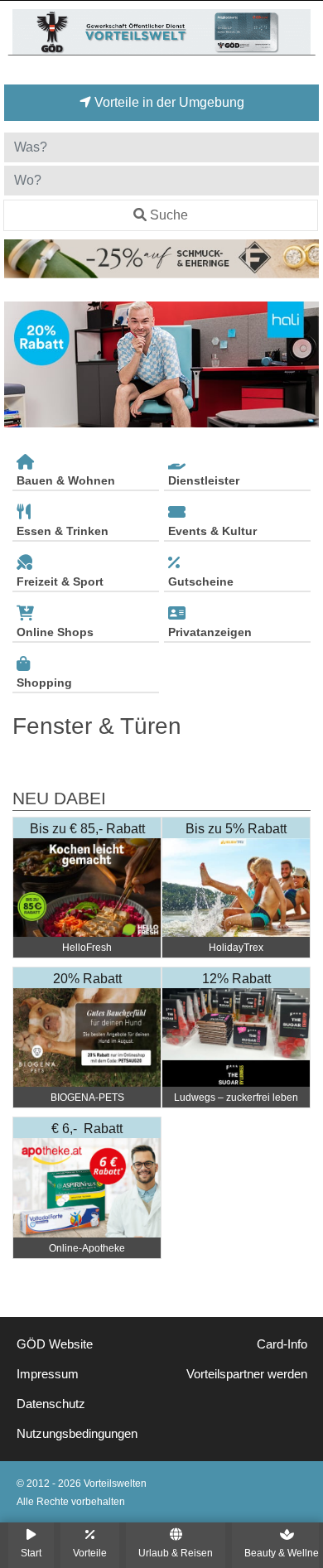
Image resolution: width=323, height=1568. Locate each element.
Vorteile (90, 1552)
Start (31, 1552)
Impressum (48, 1374)
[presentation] (19, 365)
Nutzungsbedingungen (77, 1433)
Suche (169, 215)
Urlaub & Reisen (175, 1552)
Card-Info (282, 1344)
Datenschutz (51, 1404)
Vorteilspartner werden (246, 1374)
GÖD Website (55, 1344)
